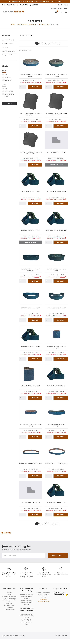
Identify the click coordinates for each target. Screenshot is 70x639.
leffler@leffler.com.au (43, 601)
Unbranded (8, 80)
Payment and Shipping (26, 596)
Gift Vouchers (61, 572)
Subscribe (57, 556)
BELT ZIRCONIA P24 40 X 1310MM (31, 502)
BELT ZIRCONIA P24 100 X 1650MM (30, 346)
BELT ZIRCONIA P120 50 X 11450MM (56, 191)
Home (13, 24)
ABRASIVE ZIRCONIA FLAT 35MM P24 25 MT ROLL (31, 75)
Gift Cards (9, 594)
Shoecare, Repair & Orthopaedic (26, 24)
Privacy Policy (26, 598)
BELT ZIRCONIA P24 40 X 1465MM (56, 502)
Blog (3, 5)
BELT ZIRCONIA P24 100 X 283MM (31, 385)
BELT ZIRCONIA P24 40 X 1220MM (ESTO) (56, 463)
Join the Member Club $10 (26, 573)
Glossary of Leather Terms (9, 596)
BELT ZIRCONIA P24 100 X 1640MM (56, 308)
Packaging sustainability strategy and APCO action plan (9, 600)
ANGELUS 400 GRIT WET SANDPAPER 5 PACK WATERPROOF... (30, 114)
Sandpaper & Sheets (8, 56)
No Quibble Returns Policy (26, 594)
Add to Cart (35, 86)
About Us (9, 592)
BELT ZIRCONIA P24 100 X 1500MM (30, 308)
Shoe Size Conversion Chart (26, 623)
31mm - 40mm (9, 91)
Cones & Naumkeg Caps (7, 45)
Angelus (7, 77)
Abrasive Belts (8, 40)
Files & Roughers (8, 51)
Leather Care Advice (9, 609)
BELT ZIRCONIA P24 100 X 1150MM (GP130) (56, 270)
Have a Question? (44, 572)
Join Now (37, 82)
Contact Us (10, 5)
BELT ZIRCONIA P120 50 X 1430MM (30, 230)
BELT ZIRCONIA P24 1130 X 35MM (56, 385)
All (6, 74)
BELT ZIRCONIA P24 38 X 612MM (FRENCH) (56, 425)
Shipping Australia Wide (9, 572)
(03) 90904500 (43, 599)
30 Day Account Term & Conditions (26, 603)
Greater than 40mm (9, 95)
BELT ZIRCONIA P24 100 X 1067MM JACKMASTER (30, 270)
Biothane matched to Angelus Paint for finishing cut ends (26, 616)
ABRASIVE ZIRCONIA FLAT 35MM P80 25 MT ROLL (56, 75)
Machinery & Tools (44, 24)
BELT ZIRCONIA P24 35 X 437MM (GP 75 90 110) (30, 425)
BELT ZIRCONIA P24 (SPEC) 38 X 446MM (56, 230)
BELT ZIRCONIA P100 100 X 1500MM (56, 152)
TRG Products (9, 607)
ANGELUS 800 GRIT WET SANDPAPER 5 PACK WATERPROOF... (56, 114)
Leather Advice (9, 603)
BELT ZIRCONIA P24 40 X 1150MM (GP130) (30, 463)
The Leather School (9, 605)
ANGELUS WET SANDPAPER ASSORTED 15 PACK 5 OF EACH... (31, 153)
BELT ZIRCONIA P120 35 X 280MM (31, 191)
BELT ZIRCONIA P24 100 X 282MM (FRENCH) (56, 347)
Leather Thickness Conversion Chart (26, 620)
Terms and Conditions (26, 600)
